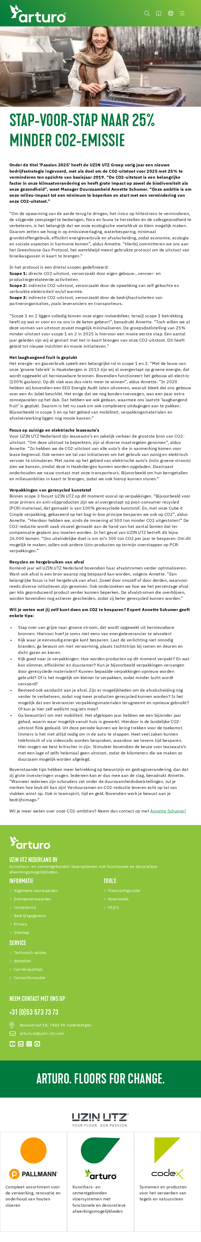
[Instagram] (29, 1044)
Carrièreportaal (28, 970)
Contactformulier (30, 978)
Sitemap (21, 933)
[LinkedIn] (21, 1044)
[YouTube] (12, 1044)
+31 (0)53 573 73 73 (34, 1013)
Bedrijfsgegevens (30, 916)
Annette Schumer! (168, 811)
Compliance (25, 908)
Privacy (20, 924)
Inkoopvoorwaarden (33, 899)
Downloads (118, 899)
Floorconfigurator (124, 891)
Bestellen (22, 961)
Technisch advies (30, 953)
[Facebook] (37, 1044)
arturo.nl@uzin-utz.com (42, 1034)
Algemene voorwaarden (36, 891)
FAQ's (113, 908)
